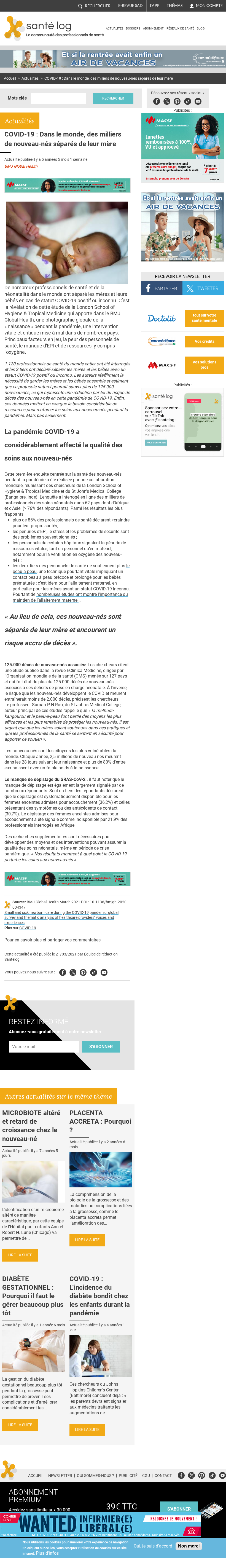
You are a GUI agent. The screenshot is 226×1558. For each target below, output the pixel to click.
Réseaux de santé (180, 28)
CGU (146, 1475)
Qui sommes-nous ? (95, 1475)
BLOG (201, 28)
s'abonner (179, 1509)
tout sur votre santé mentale (204, 318)
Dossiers (133, 28)
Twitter (166, 100)
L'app (155, 5)
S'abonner (101, 1046)
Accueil (10, 78)
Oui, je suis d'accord (153, 1546)
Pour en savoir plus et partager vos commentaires (52, 940)
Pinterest (177, 100)
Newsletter (60, 1475)
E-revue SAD (130, 5)
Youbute (198, 100)
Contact (163, 1475)
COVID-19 (27, 928)
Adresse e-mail (24, 1037)
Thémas (174, 5)
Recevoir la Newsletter (182, 276)
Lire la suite (20, 1255)
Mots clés (17, 98)
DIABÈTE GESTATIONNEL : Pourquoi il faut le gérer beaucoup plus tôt (32, 1296)
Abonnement (153, 28)
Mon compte (209, 5)
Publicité (128, 1475)
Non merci (189, 1546)
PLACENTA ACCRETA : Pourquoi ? (100, 1121)
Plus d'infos (47, 1553)
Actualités (114, 28)
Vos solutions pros (204, 365)
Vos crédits (204, 341)
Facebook (156, 100)
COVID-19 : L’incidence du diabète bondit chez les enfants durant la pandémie (99, 1296)
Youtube (104, 971)
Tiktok (187, 100)
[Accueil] (14, 28)
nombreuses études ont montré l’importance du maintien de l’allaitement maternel (70, 597)
